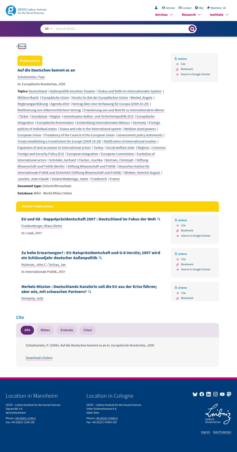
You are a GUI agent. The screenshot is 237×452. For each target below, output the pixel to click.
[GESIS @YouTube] (222, 394)
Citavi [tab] (87, 330)
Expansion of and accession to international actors (54, 147)
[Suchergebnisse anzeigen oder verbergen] (192, 28)
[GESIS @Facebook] (202, 394)
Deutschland (38, 91)
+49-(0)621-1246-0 (25, 418)
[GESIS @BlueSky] (196, 394)
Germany (139, 122)
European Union (29, 135)
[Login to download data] (157, 8)
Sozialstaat (39, 116)
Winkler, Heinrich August (142, 172)
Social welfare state (120, 147)
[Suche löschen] (185, 29)
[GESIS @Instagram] (215, 394)
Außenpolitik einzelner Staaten (72, 91)
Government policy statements (140, 135)
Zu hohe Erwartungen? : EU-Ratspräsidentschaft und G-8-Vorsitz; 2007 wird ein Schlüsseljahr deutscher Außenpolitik (90, 255)
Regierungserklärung (33, 104)
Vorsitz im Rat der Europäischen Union (100, 97)
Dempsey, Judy (32, 298)
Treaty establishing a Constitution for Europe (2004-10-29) (59, 141)
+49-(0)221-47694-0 (106, 418)
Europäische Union (55, 97)
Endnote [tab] (67, 330)
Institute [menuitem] (216, 14)
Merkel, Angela (141, 97)
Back (22, 46)
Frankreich (99, 179)
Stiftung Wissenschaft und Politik (91, 166)
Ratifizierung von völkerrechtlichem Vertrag (49, 110)
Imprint (205, 432)
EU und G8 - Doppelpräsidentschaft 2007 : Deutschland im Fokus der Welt (88, 219)
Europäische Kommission (55, 122)
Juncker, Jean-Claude (33, 179)
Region (55, 116)
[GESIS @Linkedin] (208, 394)
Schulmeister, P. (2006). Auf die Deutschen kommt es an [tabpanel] (90, 351)
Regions (143, 147)
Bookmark (187, 69)
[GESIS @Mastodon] (228, 394)
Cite (183, 64)
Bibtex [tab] (45, 330)
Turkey (98, 147)
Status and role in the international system (90, 129)
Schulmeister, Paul (31, 77)
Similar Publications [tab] (37, 206)
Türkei (23, 116)
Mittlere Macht (28, 97)
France (115, 179)
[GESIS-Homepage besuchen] (26, 10)
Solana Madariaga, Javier (70, 179)
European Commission (117, 154)
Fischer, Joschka (91, 160)
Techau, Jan (57, 264)
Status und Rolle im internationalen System (130, 91)
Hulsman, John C (33, 264)
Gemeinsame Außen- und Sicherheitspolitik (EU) (99, 116)
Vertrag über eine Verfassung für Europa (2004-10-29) (110, 104)
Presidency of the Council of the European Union (79, 135)
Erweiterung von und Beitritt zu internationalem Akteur (124, 110)
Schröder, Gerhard (62, 160)
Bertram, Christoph (119, 160)
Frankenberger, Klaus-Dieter (41, 226)
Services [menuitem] (161, 14)
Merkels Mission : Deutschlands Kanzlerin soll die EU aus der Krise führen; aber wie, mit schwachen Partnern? (89, 289)
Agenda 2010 (60, 104)
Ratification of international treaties (130, 141)
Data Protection (222, 432)
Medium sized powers (140, 129)
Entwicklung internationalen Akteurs (103, 122)
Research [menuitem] (189, 14)
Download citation (39, 358)
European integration (82, 154)
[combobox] (119, 29)
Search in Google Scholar (195, 74)
